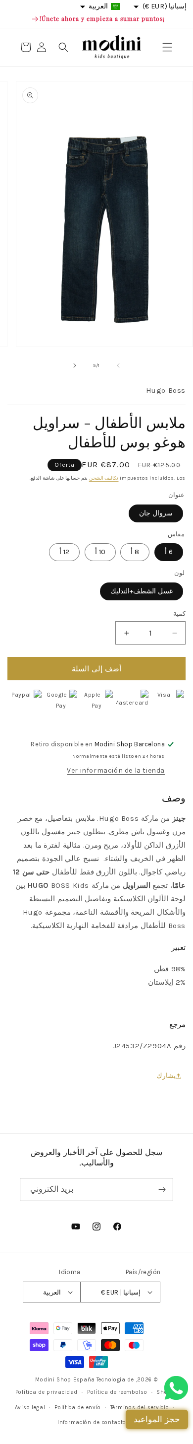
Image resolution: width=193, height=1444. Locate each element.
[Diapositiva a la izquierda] (118, 365)
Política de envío (77, 1407)
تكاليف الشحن (104, 478)
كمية (179, 613)
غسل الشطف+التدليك (141, 591)
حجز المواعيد (157, 1419)
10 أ (100, 552)
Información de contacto (91, 1422)
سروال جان (156, 513)
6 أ (169, 552)
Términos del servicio (139, 1407)
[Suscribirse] (162, 1189)
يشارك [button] (166, 1076)
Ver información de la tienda (116, 770)
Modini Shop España (65, 1379)
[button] (167, 47)
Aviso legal (30, 1407)
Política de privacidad (46, 1392)
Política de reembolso (117, 1392)
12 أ (64, 552)
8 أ (135, 552)
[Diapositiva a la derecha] (75, 365)
